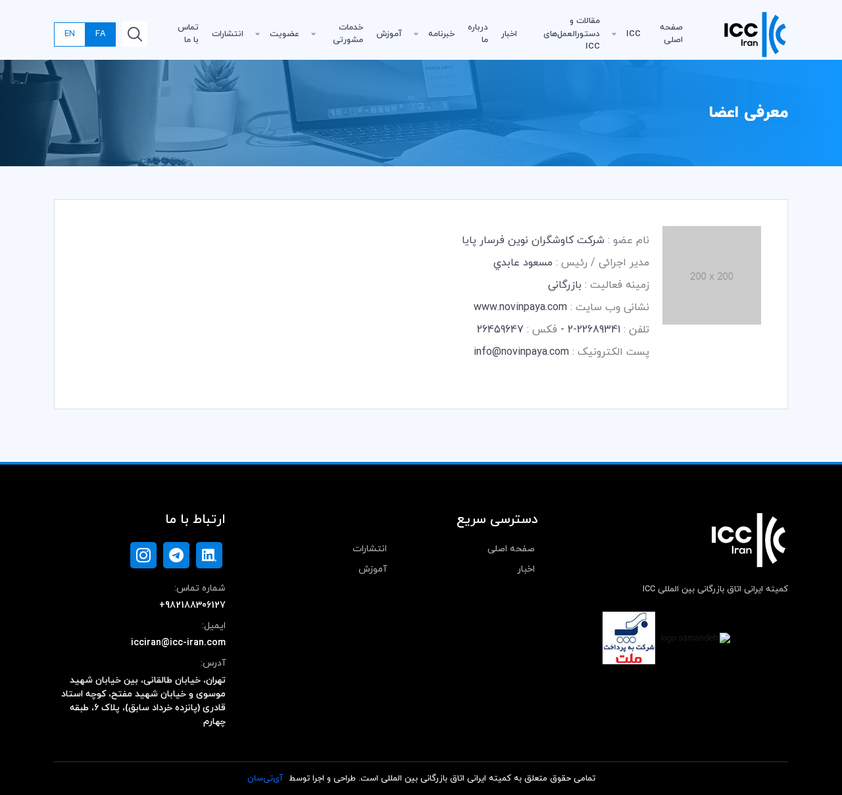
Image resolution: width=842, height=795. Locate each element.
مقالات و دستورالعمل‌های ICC (571, 34)
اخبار (509, 34)
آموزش (389, 34)
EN (69, 34)
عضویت (284, 34)
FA (100, 34)
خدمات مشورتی (348, 34)
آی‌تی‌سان (265, 778)
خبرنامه (441, 34)
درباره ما (478, 34)
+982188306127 (192, 605)
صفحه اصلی (671, 34)
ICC (633, 34)
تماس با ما (188, 34)
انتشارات (227, 34)
